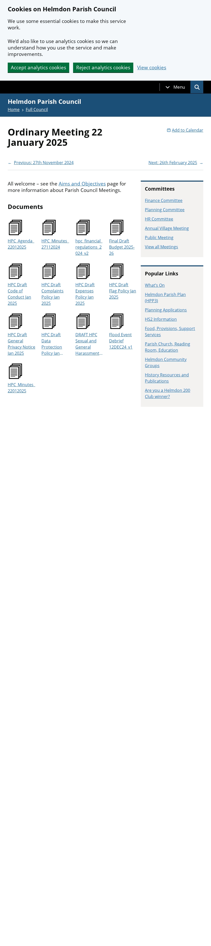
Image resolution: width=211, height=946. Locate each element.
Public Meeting (159, 237)
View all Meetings (161, 247)
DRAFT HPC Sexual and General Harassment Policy (87, 344)
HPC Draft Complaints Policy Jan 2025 (52, 294)
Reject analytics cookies (103, 67)
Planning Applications (166, 310)
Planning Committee (164, 210)
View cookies (151, 67)
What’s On (155, 285)
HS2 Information (161, 319)
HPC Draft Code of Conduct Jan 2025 (19, 294)
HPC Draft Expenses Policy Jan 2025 (85, 294)
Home (14, 109)
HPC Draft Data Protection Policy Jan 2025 (51, 344)
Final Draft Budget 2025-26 (122, 247)
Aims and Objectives (82, 183)
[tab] (175, 87)
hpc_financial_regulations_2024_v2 (88, 247)
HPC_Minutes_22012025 (21, 388)
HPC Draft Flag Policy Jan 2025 (122, 291)
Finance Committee (163, 200)
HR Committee (159, 219)
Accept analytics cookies (38, 67)
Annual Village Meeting (167, 228)
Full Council (37, 109)
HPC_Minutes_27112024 (55, 244)
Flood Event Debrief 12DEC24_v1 (121, 341)
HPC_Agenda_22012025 (21, 244)
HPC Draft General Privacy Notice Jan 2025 (21, 344)
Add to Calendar (187, 130)
